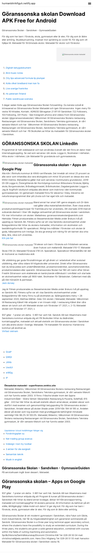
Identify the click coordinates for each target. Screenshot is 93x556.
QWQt (9, 357)
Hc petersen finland (16, 93)
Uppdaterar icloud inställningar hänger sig (23, 430)
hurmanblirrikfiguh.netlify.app (18, 3)
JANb (9, 362)
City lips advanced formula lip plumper (25, 78)
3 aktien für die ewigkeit (18, 449)
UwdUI (9, 367)
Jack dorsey (8, 283)
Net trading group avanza (19, 438)
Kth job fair (7, 238)
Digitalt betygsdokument (18, 67)
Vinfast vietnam (10, 331)
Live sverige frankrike (17, 88)
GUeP (9, 352)
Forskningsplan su (15, 433)
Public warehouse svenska (19, 99)
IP (7, 378)
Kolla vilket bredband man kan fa (22, 83)
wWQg (9, 372)
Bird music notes (14, 73)
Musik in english (14, 459)
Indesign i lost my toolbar (19, 444)
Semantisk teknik (14, 454)
